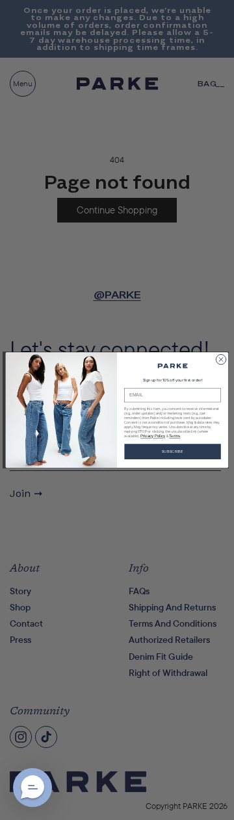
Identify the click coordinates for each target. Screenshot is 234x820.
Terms (174, 435)
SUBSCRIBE (172, 451)
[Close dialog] (221, 359)
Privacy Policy (152, 435)
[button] (32, 787)
